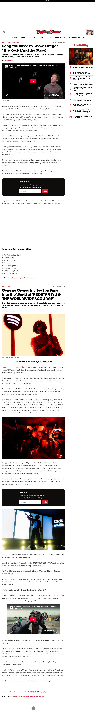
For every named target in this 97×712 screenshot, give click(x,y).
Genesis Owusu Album (31, 696)
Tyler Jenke (8, 60)
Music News (15, 42)
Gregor (14, 278)
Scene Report (60, 37)
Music (23, 37)
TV (50, 37)
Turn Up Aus (33, 692)
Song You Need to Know (26, 278)
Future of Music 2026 (76, 37)
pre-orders (46, 203)
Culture (32, 37)
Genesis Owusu (17, 696)
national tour (24, 367)
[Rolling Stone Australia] (48, 33)
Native (41, 696)
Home (3, 42)
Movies (41, 37)
